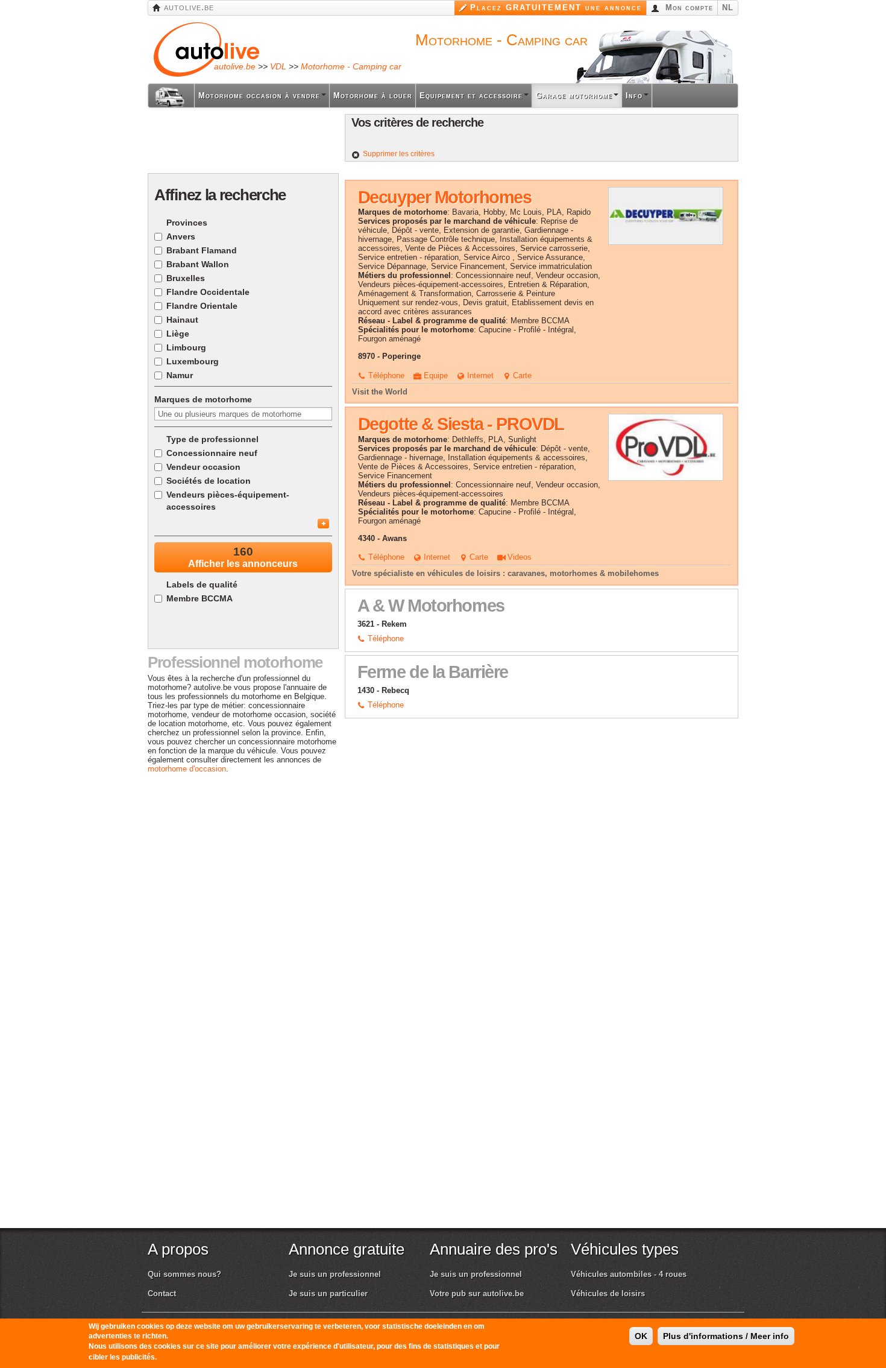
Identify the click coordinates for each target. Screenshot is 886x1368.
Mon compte (687, 7)
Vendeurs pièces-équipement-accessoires (227, 500)
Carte (521, 375)
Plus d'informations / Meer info (726, 1336)
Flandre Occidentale (208, 292)
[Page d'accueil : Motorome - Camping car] (171, 95)
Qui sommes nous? (184, 1274)
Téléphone (385, 375)
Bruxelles (185, 278)
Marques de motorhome (203, 399)
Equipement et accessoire (471, 95)
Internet (479, 375)
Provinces (186, 222)
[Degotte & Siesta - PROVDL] (665, 446)
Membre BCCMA (199, 598)
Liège (177, 333)
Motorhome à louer (372, 95)
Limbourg (186, 347)
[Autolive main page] (206, 48)
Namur (179, 375)
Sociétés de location (208, 481)
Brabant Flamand (201, 250)
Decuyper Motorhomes (445, 197)
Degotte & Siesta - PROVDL (461, 424)
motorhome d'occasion (187, 768)
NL (728, 7)
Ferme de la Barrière (432, 672)
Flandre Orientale (201, 306)
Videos (518, 557)
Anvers (180, 236)
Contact (162, 1293)
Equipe (434, 375)
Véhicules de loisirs (608, 1293)
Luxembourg (192, 361)
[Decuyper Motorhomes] (665, 215)
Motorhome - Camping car (351, 66)
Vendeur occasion (203, 467)
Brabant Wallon (197, 264)
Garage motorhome (574, 95)
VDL (278, 66)
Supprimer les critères (399, 154)
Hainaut (182, 320)
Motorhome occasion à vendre (259, 95)
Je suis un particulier (328, 1293)
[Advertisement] (243, 141)
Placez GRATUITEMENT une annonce (556, 7)
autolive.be (187, 7)
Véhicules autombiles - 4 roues (628, 1274)
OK (641, 1336)
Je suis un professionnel (335, 1274)
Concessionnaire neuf (211, 453)
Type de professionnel (212, 439)
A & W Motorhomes (430, 605)
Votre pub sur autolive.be (477, 1293)
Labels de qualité (201, 584)
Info (634, 95)
